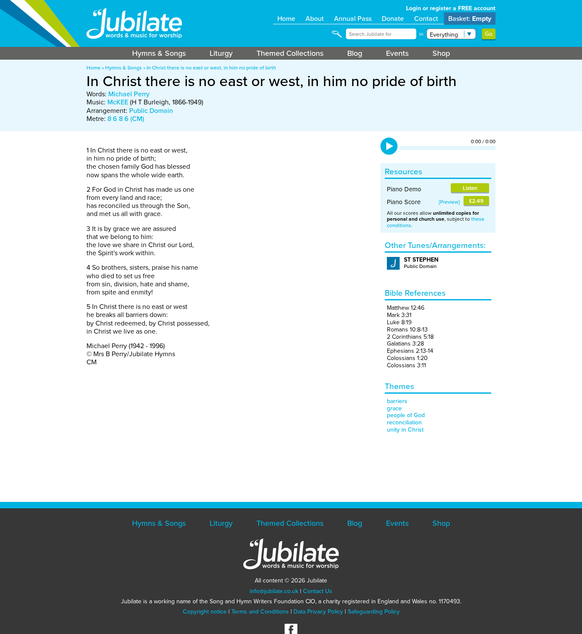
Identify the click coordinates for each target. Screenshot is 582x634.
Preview (449, 202)
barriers (397, 401)
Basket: (469, 18)
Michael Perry (129, 94)
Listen (470, 188)
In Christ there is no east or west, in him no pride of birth (211, 68)
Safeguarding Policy (374, 611)
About (314, 18)
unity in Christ (405, 429)
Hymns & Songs (159, 53)
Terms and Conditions (260, 611)
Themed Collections (289, 53)
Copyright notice (205, 611)
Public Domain (151, 110)
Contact (426, 18)
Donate (393, 18)
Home (286, 18)
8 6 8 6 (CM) (125, 119)
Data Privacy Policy (318, 611)
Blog (354, 53)
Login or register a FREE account (451, 8)
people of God (406, 415)
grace (394, 408)
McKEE (117, 102)
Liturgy (221, 53)
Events (397, 53)
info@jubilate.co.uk (274, 591)
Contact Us (317, 591)
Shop (441, 53)
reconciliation (404, 422)
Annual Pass (353, 18)
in (421, 34)
